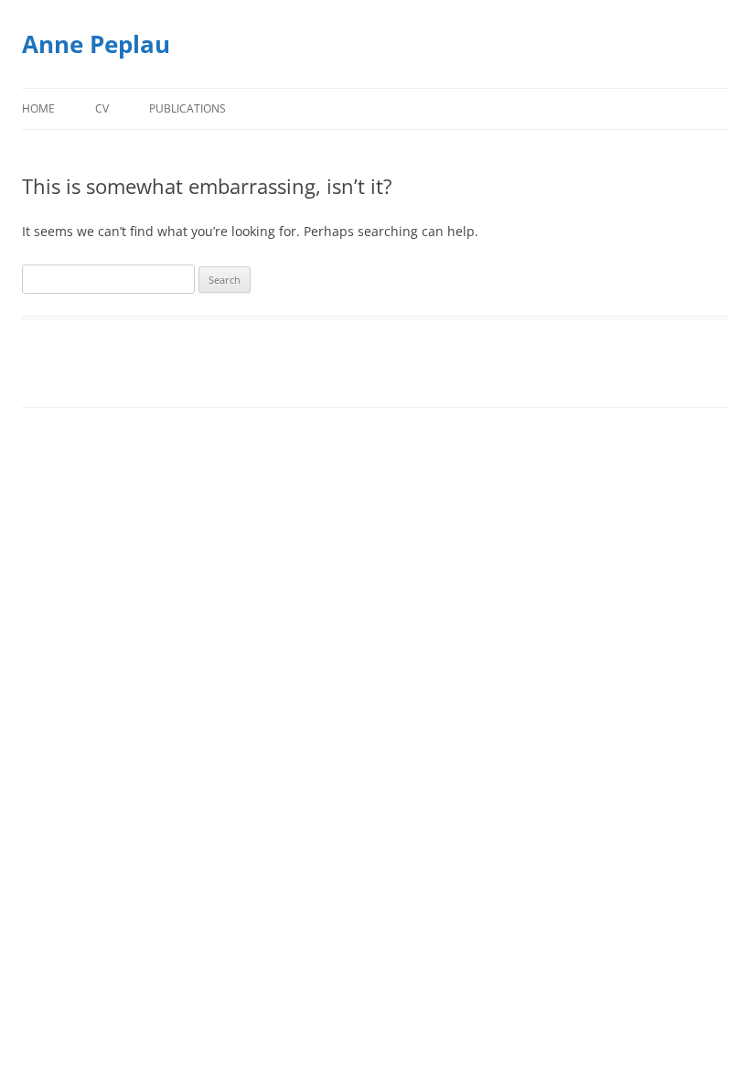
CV (102, 108)
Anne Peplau (96, 43)
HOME (38, 108)
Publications (187, 108)
